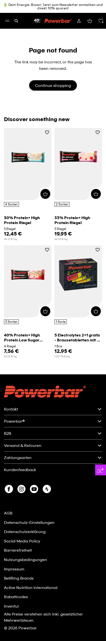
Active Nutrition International (30, 587)
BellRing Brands (19, 578)
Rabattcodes (16, 596)
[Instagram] (21, 489)
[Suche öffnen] (16, 20)
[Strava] (47, 489)
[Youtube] (34, 489)
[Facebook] (9, 489)
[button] (101, 21)
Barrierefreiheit (18, 550)
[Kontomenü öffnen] (78, 20)
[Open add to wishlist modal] (47, 133)
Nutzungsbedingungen (25, 559)
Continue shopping (53, 85)
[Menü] (7, 21)
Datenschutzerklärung (25, 531)
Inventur (11, 606)
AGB (8, 513)
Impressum (14, 568)
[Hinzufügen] (45, 194)
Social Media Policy (22, 540)
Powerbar (27, 627)
